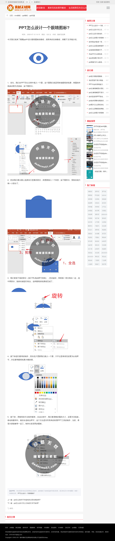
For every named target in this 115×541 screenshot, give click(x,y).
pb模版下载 (90, 211)
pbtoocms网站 (104, 214)
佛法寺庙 (97, 245)
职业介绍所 (90, 230)
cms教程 (17, 15)
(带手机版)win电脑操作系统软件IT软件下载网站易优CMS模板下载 (101, 126)
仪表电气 (97, 199)
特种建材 (90, 207)
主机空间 (67, 527)
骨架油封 (90, 253)
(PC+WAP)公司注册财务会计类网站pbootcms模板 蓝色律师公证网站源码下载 (101, 135)
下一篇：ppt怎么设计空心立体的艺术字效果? (23, 503)
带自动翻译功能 (104, 256)
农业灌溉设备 (97, 253)
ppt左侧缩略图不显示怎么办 (98, 92)
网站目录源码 (97, 256)
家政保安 (90, 260)
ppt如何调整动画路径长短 (98, 100)
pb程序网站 (104, 241)
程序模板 (39, 527)
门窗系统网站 (97, 260)
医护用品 (104, 264)
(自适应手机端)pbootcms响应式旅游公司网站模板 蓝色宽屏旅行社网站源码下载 (101, 162)
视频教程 (32, 527)
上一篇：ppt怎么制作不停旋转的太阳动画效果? (24, 500)
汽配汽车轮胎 (97, 226)
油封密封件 (90, 245)
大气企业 (104, 207)
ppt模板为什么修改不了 (97, 62)
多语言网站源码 (104, 233)
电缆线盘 (104, 230)
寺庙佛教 (104, 245)
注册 (101, 2)
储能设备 (90, 191)
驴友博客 (90, 241)
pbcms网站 (104, 195)
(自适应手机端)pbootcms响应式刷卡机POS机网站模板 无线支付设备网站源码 (101, 153)
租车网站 (97, 211)
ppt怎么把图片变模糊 (96, 37)
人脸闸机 (90, 264)
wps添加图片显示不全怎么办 (99, 58)
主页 (11, 15)
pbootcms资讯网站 (104, 253)
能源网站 (90, 203)
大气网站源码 (97, 222)
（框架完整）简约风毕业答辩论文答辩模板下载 (101, 171)
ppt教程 (25, 15)
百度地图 (81, 527)
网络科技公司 (104, 237)
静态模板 (18, 527)
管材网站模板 (90, 214)
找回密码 (106, 2)
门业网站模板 (104, 260)
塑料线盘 (97, 230)
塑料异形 (97, 214)
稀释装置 (90, 195)
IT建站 (97, 237)
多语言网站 (104, 203)
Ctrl (27, 2)
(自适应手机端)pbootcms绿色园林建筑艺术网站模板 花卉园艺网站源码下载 (101, 144)
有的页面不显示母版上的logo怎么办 (101, 80)
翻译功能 (90, 226)
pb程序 (97, 249)
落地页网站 (104, 218)
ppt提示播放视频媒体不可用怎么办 (101, 76)
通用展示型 (90, 199)
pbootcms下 (90, 256)
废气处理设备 (104, 191)
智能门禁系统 (97, 264)
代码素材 (46, 527)
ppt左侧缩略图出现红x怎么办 (99, 88)
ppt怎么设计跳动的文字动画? (99, 33)
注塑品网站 (104, 211)
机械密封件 (104, 249)
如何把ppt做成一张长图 (97, 42)
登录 (98, 2)
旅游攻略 (97, 241)
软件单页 (90, 222)
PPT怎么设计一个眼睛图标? (26, 493)
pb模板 (12, 527)
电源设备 (90, 237)
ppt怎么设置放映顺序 (96, 46)
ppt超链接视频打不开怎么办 (98, 50)
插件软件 (25, 527)
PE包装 (97, 195)
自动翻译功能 (97, 233)
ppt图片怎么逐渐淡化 (96, 104)
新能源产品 (104, 199)
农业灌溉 (104, 226)
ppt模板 (74, 527)
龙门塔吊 (90, 249)
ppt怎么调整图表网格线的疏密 (99, 108)
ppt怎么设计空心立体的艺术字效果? (101, 29)
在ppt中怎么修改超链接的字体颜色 (101, 54)
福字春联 (97, 218)
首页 (6, 527)
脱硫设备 (90, 233)
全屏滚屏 (104, 222)
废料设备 (97, 191)
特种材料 (97, 207)
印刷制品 (90, 218)
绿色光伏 (97, 203)
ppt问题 (32, 15)
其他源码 (53, 527)
